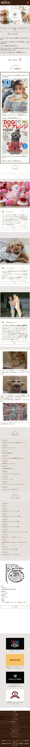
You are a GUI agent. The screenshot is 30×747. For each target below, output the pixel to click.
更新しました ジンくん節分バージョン (11, 537)
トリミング (15, 716)
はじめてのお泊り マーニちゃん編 (10, 554)
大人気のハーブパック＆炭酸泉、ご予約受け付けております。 (15, 29)
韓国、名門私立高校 (7, 453)
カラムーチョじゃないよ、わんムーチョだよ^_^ (14, 484)
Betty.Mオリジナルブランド (9, 447)
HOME (15, 711)
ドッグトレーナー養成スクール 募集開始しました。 (13, 52)
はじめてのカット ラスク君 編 (9, 549)
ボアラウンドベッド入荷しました (10, 489)
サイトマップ (15, 736)
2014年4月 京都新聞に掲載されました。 (12, 118)
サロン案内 (15, 714)
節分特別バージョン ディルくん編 (10, 526)
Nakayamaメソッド (15, 721)
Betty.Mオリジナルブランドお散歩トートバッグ (13, 442)
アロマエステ (15, 724)
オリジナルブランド (15, 729)
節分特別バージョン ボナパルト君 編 (11, 516)
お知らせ (4, 505)
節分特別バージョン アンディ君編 (10, 521)
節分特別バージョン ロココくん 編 (10, 511)
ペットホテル (15, 719)
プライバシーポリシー (15, 734)
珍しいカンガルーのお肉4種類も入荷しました (13, 458)
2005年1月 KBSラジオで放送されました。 (12, 160)
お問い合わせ (15, 731)
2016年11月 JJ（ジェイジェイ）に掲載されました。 (15, 115)
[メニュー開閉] (28, 2)
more (14, 228)
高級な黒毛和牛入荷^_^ (8, 468)
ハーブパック (15, 726)
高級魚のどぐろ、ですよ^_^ (9, 463)
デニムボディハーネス (7, 479)
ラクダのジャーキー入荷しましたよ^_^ (11, 473)
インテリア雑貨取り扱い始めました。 (9, 45)
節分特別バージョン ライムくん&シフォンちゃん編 (14, 531)
